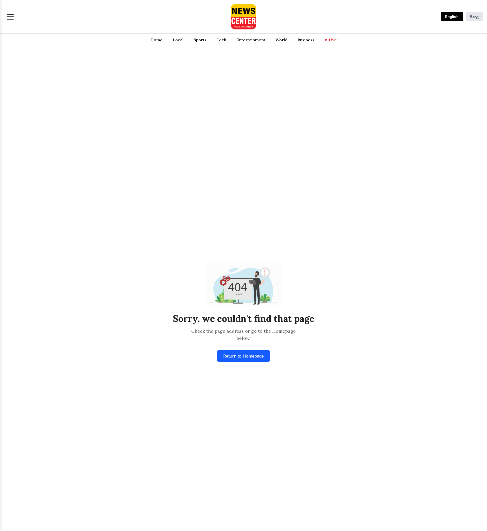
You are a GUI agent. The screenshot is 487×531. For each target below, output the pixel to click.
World (281, 39)
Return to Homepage (243, 356)
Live (333, 39)
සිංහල (474, 16)
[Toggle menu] (10, 17)
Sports (200, 39)
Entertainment (250, 39)
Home (156, 39)
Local (178, 39)
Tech (221, 39)
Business (306, 39)
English (452, 16)
